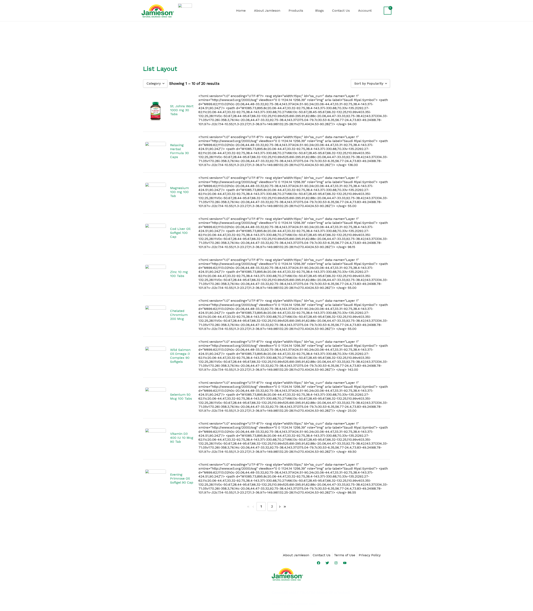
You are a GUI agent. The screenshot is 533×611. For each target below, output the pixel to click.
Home (241, 10)
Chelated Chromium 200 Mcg (179, 315)
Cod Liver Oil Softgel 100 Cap (180, 233)
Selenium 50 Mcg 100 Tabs (181, 396)
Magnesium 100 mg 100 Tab (179, 192)
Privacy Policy (370, 555)
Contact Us (341, 10)
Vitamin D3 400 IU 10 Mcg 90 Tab (181, 438)
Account (365, 10)
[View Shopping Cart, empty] (387, 11)
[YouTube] (344, 563)
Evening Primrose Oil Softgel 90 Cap (181, 478)
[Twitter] (327, 563)
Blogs (319, 10)
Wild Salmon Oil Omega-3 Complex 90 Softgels (180, 356)
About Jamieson (267, 10)
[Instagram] (336, 563)
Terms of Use (344, 555)
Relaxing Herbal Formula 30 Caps (179, 151)
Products (296, 10)
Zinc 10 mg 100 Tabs (179, 274)
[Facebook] (318, 563)
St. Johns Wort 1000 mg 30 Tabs (181, 110)
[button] (226, 11)
